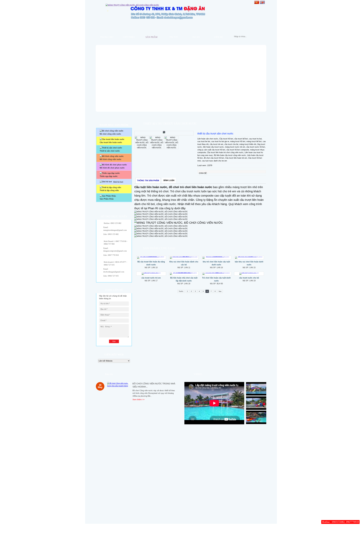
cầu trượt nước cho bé (249, 278)
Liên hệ (218, 37)
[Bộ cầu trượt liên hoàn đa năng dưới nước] (151, 257)
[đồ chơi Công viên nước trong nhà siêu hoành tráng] (118, 384)
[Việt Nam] (256, 2)
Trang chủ (107, 37)
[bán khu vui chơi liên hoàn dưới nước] (249, 257)
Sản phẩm (151, 37)
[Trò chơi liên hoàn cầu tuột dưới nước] (216, 274)
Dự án (196, 37)
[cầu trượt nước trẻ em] (151, 274)
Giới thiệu (129, 37)
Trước (181, 291)
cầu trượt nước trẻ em (151, 278)
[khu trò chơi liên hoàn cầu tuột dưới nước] (216, 257)
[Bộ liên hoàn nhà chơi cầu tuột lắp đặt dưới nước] (184, 274)
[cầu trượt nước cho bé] (249, 274)
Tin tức (173, 37)
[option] (163, 133)
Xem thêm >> (138, 399)
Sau (220, 291)
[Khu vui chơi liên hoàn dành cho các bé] (184, 257)
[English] (262, 2)
